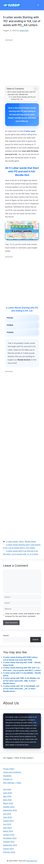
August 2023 (8, 849)
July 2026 (7, 789)
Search (6, 635)
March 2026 (8, 803)
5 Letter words (12, 541)
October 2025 (8, 807)
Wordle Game (30, 541)
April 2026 (7, 800)
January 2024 (8, 835)
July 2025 (7, 814)
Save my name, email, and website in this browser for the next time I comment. (22, 615)
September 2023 (10, 845)
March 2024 (8, 831)
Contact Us (7, 779)
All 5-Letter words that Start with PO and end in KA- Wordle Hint (21, 93)
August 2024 (8, 821)
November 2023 (9, 838)
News (21, 541)
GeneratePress (31, 861)
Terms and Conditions (12, 772)
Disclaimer (7, 776)
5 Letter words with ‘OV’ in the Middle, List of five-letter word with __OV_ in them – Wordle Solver (21, 688)
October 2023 (9, 842)
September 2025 (10, 810)
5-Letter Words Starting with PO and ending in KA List (23, 98)
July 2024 (7, 824)
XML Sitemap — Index (12, 783)
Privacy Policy (8, 769)
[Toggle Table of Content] (34, 89)
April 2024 (7, 828)
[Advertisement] (22, 63)
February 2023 (9, 852)
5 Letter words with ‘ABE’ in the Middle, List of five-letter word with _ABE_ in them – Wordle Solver (21, 680)
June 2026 (7, 793)
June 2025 (7, 817)
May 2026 (7, 796)
